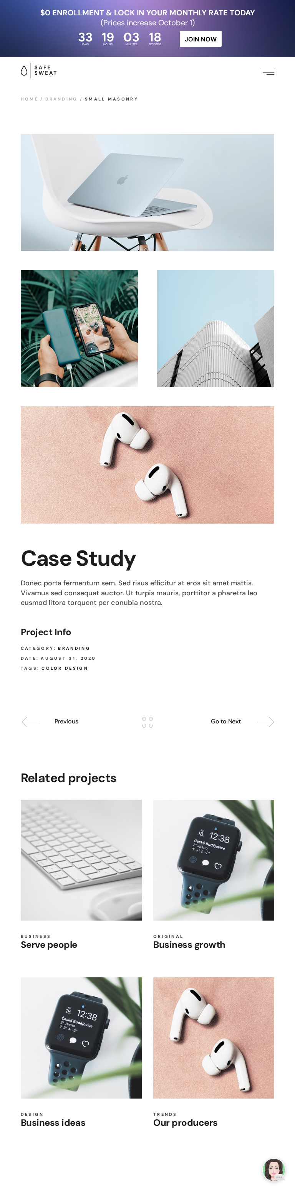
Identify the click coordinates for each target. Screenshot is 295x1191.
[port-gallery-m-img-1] (147, 192)
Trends (165, 1114)
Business (36, 936)
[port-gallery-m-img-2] (79, 328)
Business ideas (53, 1122)
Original (168, 936)
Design (32, 1114)
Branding (74, 648)
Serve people (49, 944)
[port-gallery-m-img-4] (216, 328)
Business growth (189, 944)
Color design (64, 668)
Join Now (201, 39)
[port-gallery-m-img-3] (147, 464)
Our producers (185, 1122)
